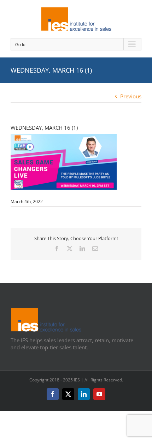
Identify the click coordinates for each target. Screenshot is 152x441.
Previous (130, 96)
